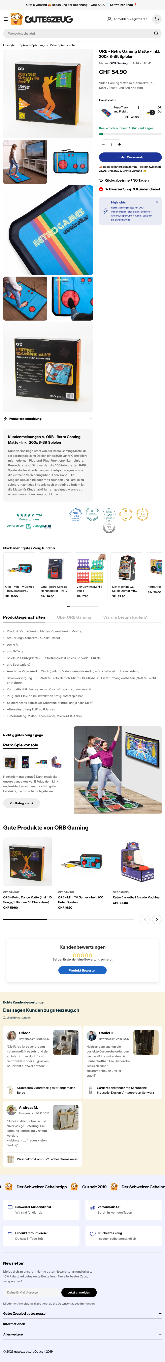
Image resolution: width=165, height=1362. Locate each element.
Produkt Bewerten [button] (83, 970)
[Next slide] (157, 919)
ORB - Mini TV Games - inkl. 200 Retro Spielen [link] (19, 589)
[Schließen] (157, 201)
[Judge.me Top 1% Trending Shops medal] (142, 514)
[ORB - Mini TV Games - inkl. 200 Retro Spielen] (41, 762)
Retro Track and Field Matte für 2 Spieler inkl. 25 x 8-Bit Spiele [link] (123, 109)
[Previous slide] (145, 919)
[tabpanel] (82, 673)
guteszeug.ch (23, 1351)
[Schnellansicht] (46, 846)
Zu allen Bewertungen (17, 1017)
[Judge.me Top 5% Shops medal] (109, 527)
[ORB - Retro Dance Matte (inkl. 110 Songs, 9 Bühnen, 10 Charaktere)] (10, 762)
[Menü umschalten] (5, 19)
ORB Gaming (118, 63)
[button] (152, 112)
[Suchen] (156, 33)
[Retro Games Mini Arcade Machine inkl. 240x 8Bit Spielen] (26, 762)
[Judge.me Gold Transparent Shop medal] (125, 514)
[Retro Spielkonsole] (118, 770)
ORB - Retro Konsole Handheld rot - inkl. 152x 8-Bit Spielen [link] (54, 589)
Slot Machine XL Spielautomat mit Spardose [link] (123, 589)
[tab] (24, 618)
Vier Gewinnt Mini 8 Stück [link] (89, 589)
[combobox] (82, 33)
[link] (106, 112)
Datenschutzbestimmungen (76, 1303)
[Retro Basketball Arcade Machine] (56, 762)
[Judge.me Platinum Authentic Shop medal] (92, 514)
